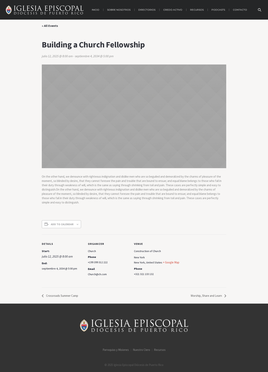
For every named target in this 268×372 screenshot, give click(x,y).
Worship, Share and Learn (206, 296)
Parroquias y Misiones (116, 350)
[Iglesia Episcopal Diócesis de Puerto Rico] (134, 325)
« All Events (50, 26)
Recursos (160, 350)
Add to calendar (62, 224)
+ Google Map (171, 262)
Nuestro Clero (141, 350)
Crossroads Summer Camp (62, 296)
